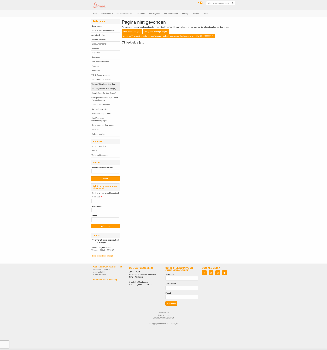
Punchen (95, 66)
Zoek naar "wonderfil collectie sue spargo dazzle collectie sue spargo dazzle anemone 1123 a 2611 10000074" (168, 36)
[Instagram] (211, 272)
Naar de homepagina (132, 31)
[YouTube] (224, 272)
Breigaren (95, 48)
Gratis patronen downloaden (102, 125)
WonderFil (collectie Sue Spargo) (104, 84)
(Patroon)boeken (98, 134)
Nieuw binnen (96, 26)
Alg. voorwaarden (98, 146)
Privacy (94, 150)
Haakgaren (95, 57)
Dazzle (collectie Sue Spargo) (104, 88)
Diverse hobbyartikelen (100, 109)
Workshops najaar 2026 (101, 113)
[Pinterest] (217, 272)
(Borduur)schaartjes (99, 43)
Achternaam (96, 206)
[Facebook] (204, 272)
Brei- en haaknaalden (100, 61)
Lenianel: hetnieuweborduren (103, 30)
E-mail (94, 215)
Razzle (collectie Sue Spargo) (104, 93)
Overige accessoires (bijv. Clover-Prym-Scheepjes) (104, 98)
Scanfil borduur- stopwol (101, 79)
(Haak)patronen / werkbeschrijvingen (99, 119)
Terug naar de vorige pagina (155, 31)
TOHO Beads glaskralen (101, 75)
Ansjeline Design (98, 35)
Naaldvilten (95, 70)
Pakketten (95, 129)
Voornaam (95, 196)
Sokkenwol (95, 52)
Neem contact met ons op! (102, 255)
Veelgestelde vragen (99, 155)
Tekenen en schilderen (100, 104)
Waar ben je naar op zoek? (103, 167)
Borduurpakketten (98, 39)
